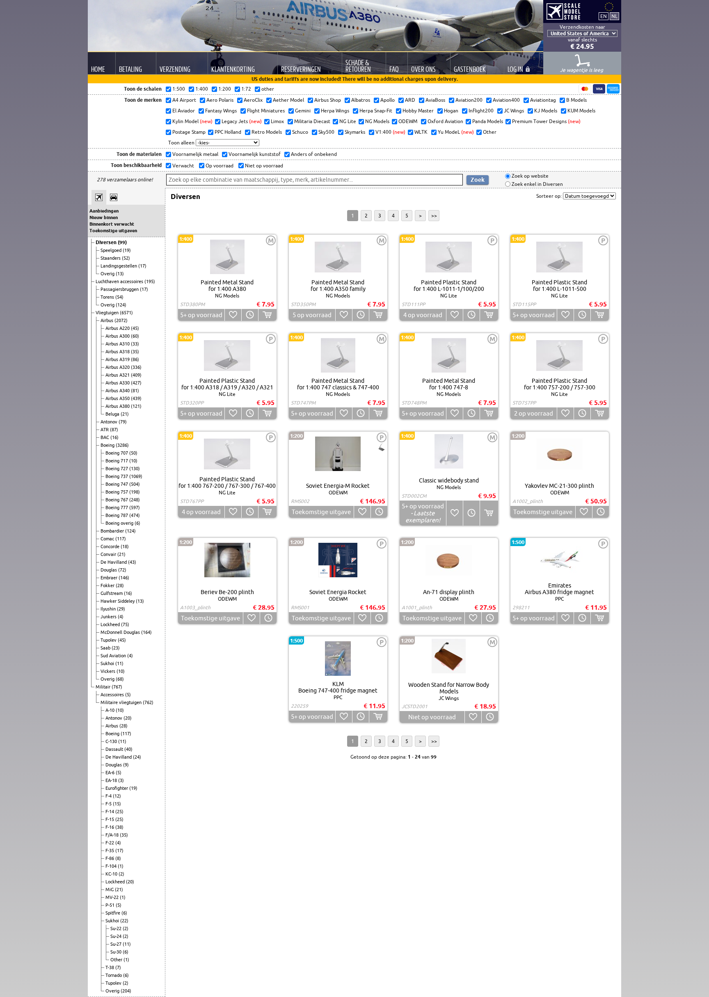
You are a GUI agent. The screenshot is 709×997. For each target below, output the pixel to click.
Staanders (111, 258)
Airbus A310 (118, 343)
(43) (132, 562)
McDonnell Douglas (121, 632)
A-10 (110, 710)
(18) (125, 546)
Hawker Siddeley (118, 601)
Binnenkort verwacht (111, 224)
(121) (136, 406)
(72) (122, 569)
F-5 (109, 803)
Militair (104, 686)
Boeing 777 (117, 507)
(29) (121, 608)
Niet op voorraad (263, 165)
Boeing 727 (117, 468)
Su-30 (116, 951)
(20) (128, 718)
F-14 (110, 811)
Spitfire (113, 912)
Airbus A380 (118, 406)
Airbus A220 (118, 328)
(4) (121, 616)
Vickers (109, 671)
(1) (121, 866)
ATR (105, 429)
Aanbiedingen (104, 210)
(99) (122, 242)
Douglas (109, 569)
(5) (128, 694)
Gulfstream (112, 593)
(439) (136, 398)
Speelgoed (112, 250)
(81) (135, 390)
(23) (116, 647)
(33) (135, 343)
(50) (133, 452)
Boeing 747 (117, 484)
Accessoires (113, 694)
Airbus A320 (118, 367)
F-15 (110, 819)
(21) (125, 414)
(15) (117, 803)
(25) (119, 811)
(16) (114, 437)
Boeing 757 (117, 491)
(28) (120, 585)
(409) (136, 375)
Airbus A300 (118, 336)
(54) (119, 297)
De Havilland (114, 562)
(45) (135, 328)
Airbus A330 (118, 382)
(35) (135, 351)
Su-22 (116, 928)
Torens (108, 297)
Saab (106, 647)
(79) (123, 421)
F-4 (109, 795)
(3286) (122, 445)
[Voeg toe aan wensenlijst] (232, 315)
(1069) (135, 476)
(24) (137, 757)
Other (117, 959)
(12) (117, 795)
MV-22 (112, 897)
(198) (134, 491)
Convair (109, 554)
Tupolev (109, 640)
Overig (108, 273)
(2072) (121, 320)
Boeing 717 (117, 460)
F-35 (110, 850)
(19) (127, 250)
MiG (110, 889)
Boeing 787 (117, 515)
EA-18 (111, 780)
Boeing (108, 445)
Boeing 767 (117, 499)
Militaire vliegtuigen (122, 702)
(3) (121, 780)
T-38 (110, 967)
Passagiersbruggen (120, 289)
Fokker (108, 585)
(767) (117, 686)
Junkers (109, 616)
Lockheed (111, 624)
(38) (119, 827)
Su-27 (116, 944)
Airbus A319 (118, 359)
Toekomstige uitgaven (113, 230)
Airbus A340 (118, 390)
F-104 (111, 866)
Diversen (107, 242)
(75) (125, 624)
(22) (124, 920)
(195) (149, 281)
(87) (114, 429)
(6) (137, 523)
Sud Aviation (114, 655)
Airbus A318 (118, 351)
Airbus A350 (118, 398)
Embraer (110, 577)
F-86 (110, 858)
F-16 (110, 827)
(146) (124, 577)
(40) (128, 749)
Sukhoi (108, 663)
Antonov (110, 421)
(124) (121, 304)
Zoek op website (529, 176)
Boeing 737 (117, 476)
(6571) (126, 312)
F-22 (110, 842)
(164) (146, 632)
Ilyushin (109, 608)
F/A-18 (112, 834)
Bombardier (113, 530)
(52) (126, 258)
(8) (118, 858)
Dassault (114, 749)
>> (434, 215)
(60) (135, 336)
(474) (134, 515)
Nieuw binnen (103, 217)
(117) (120, 538)
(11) (119, 663)
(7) (118, 967)
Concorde (111, 546)
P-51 (110, 905)
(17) (142, 265)
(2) (121, 873)
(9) (126, 764)
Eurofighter (117, 788)
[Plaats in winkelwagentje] (267, 315)
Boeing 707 (117, 452)
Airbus (107, 320)
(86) (135, 359)
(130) (134, 468)
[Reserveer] (249, 315)
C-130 (111, 741)
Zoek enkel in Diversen (536, 184)
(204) (126, 990)
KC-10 (112, 873)
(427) (136, 382)
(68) (120, 679)
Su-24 (116, 936)
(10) (133, 460)
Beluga (113, 414)
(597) (134, 507)
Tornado (114, 975)
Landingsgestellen (119, 265)
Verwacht (182, 165)
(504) (134, 484)
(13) (120, 273)
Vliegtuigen (108, 312)
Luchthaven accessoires (120, 281)
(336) (136, 367)
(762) (148, 702)
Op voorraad (218, 165)
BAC (105, 437)
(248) (134, 499)
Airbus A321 (118, 375)
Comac (108, 538)
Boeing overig (120, 523)
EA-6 (110, 772)
